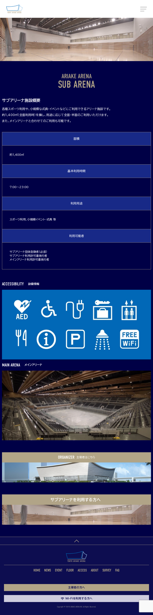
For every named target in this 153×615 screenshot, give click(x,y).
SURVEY (106, 570)
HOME (36, 570)
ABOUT (94, 570)
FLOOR (70, 570)
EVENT (58, 570)
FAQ (117, 570)
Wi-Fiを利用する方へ (78, 598)
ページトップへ (76, 541)
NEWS (47, 570)
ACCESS (82, 570)
